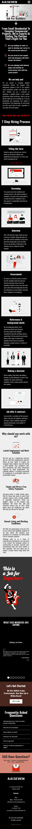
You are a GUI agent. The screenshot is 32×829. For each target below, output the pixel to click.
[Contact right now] (16, 163)
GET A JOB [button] (16, 701)
